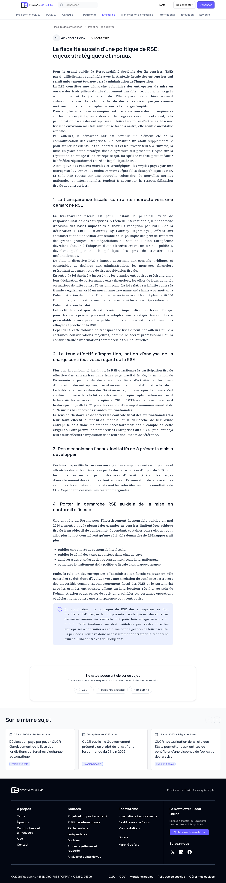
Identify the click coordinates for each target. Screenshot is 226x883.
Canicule (67, 14)
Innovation (187, 14)
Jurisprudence (78, 834)
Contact (22, 845)
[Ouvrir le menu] (15, 5)
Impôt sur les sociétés (101, 27)
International (167, 14)
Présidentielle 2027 (28, 14)
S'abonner (206, 5)
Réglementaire (78, 828)
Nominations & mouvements (138, 816)
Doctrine (74, 840)
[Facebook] (189, 852)
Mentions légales (141, 877)
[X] (173, 852)
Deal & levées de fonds (134, 822)
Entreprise (108, 14)
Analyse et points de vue (84, 857)
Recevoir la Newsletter (191, 832)
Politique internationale (84, 822)
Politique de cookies (171, 877)
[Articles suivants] (217, 720)
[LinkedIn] (181, 852)
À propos (23, 822)
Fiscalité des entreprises (67, 27)
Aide (20, 839)
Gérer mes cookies (202, 877)
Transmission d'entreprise (137, 14)
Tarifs (162, 5)
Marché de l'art (129, 845)
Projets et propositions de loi (87, 816)
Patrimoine (90, 14)
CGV (122, 877)
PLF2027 (51, 14)
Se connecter (184, 5)
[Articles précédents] (209, 720)
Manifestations (129, 828)
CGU (112, 877)
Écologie (204, 14)
